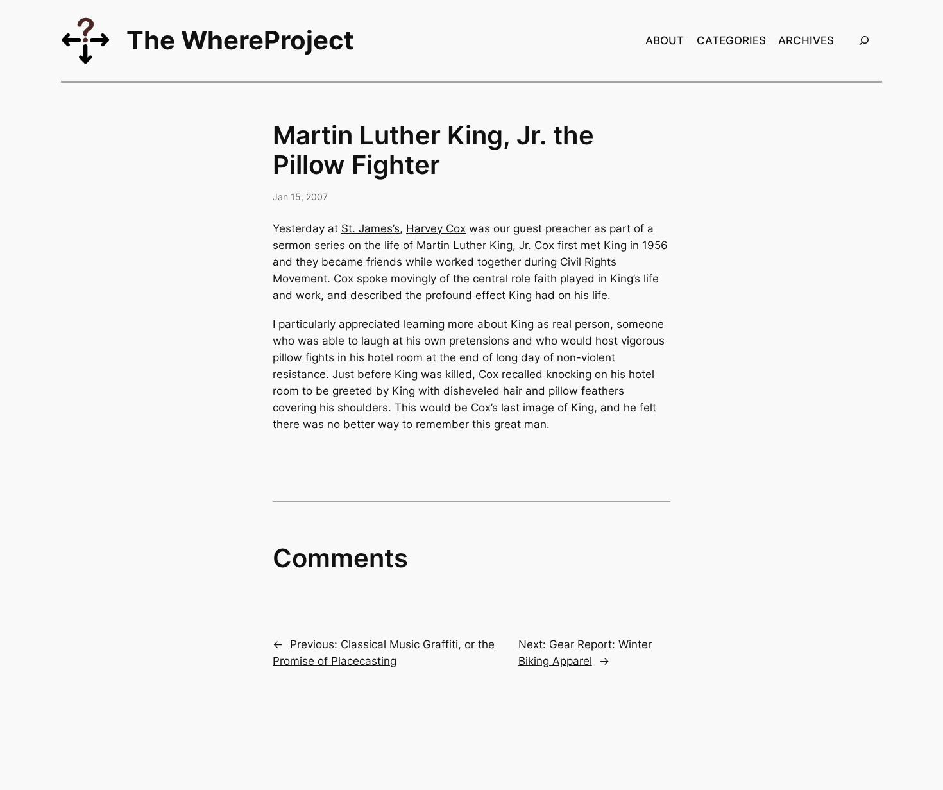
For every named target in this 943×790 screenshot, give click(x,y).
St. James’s (370, 228)
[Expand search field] (864, 40)
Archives (806, 40)
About (664, 40)
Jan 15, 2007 (300, 196)
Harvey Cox (436, 228)
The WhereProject (240, 40)
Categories (731, 40)
